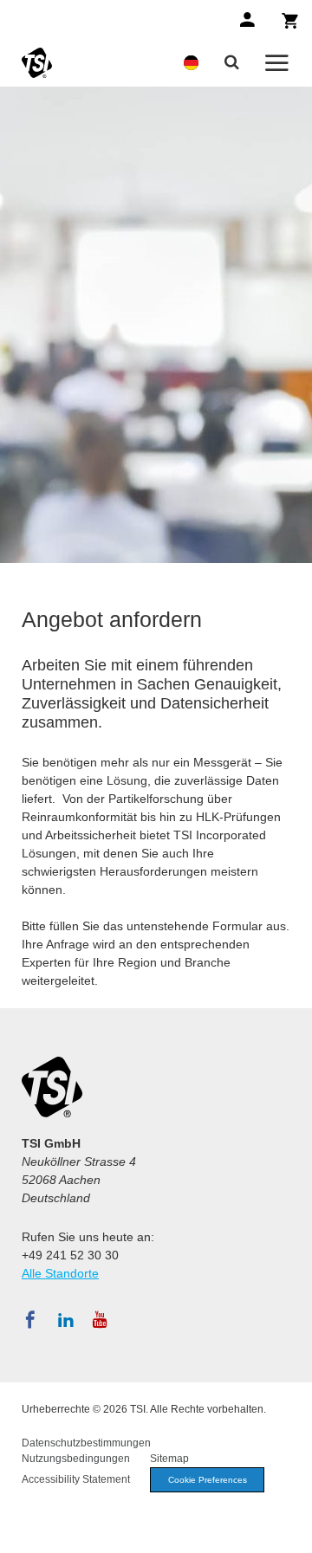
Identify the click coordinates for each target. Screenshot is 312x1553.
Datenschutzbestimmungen (86, 1443)
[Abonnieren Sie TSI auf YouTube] (100, 1320)
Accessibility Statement (76, 1479)
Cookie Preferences (207, 1480)
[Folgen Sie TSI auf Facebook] (30, 1320)
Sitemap (169, 1459)
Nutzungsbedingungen (76, 1459)
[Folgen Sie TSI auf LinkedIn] (66, 1320)
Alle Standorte (60, 1273)
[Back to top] (290, 1531)
